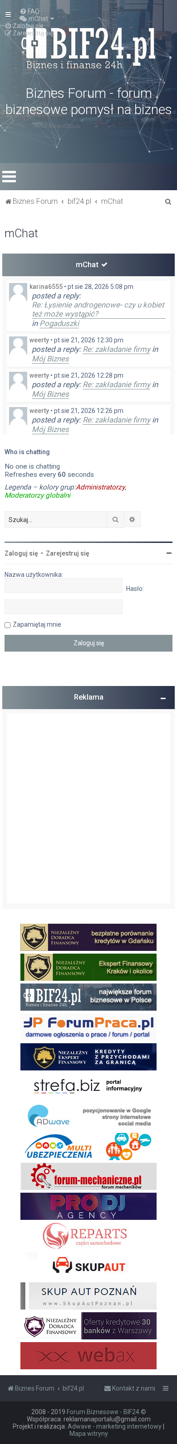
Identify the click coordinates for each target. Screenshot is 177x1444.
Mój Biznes (50, 358)
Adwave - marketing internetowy (115, 1426)
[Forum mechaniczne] (88, 1176)
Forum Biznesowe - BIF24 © (106, 1411)
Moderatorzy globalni (37, 495)
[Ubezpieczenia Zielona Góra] (88, 1146)
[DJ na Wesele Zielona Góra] (88, 1206)
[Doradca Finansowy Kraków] (88, 967)
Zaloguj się (21, 553)
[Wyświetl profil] (18, 292)
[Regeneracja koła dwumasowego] (88, 1236)
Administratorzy (100, 487)
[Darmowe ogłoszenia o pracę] (88, 1027)
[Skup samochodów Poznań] (88, 1296)
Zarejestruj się (67, 553)
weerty (39, 340)
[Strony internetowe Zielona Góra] (88, 1117)
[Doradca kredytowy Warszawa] (88, 1326)
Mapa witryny (88, 1433)
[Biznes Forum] (88, 47)
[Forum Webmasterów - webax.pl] (88, 1356)
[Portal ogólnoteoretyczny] (88, 1087)
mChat (87, 264)
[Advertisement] (88, 808)
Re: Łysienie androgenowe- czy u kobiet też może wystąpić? (98, 309)
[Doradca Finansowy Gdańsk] (88, 937)
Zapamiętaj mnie (37, 624)
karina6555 (46, 286)
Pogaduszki (59, 323)
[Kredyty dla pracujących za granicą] (88, 1057)
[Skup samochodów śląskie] (88, 1266)
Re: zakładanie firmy (116, 349)
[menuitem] (29, 11)
